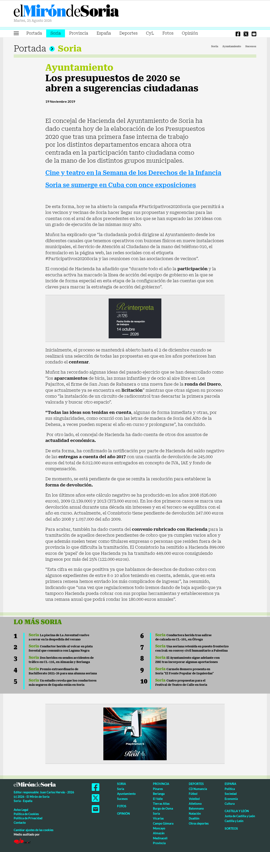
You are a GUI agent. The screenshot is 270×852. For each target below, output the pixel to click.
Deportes (128, 33)
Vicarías (158, 818)
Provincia (78, 33)
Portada (34, 33)
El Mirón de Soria (66, 11)
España (104, 33)
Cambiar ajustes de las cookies (33, 830)
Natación (195, 813)
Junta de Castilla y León (240, 816)
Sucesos (250, 46)
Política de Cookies (26, 814)
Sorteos (231, 828)
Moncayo (159, 828)
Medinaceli (160, 838)
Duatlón (194, 818)
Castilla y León (237, 811)
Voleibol (194, 799)
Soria (55, 33)
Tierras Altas (161, 803)
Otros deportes (199, 823)
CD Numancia (198, 789)
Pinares (158, 789)
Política (230, 789)
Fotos (167, 33)
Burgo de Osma (163, 808)
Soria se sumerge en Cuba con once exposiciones (120, 185)
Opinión (190, 33)
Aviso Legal (21, 809)
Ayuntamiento (231, 46)
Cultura (230, 803)
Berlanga (159, 793)
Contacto (20, 822)
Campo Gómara (163, 823)
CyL (150, 33)
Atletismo (195, 803)
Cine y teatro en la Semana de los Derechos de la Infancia (133, 172)
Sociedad (231, 793)
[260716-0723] (135, 733)
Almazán (159, 833)
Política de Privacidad (28, 818)
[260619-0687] (135, 318)
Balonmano (196, 808)
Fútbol (193, 793)
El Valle (158, 799)
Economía (231, 799)
